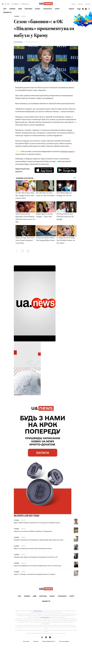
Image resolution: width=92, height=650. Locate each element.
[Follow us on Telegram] (86, 9)
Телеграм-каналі (66, 151)
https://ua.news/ (38, 610)
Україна (12, 9)
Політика (28, 9)
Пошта (71, 9)
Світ (4, 9)
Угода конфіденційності (48, 641)
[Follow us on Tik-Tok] (80, 9)
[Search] (89, 9)
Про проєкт (26, 641)
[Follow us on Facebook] (83, 9)
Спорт (57, 9)
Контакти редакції (64, 641)
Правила (35, 641)
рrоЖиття (7, 12)
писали (26, 141)
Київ (20, 9)
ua (78, 9)
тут (47, 164)
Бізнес (37, 9)
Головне (16, 16)
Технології (47, 9)
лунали (69, 130)
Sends (26, 164)
